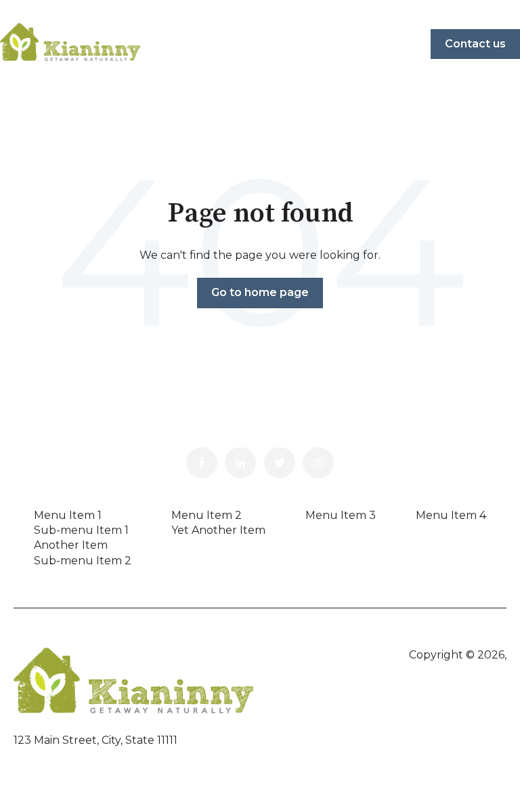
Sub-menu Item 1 (81, 530)
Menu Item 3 (340, 515)
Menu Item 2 (206, 515)
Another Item (71, 545)
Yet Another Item (218, 530)
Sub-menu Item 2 (82, 560)
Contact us (475, 43)
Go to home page (260, 292)
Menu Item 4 (451, 515)
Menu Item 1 (68, 515)
